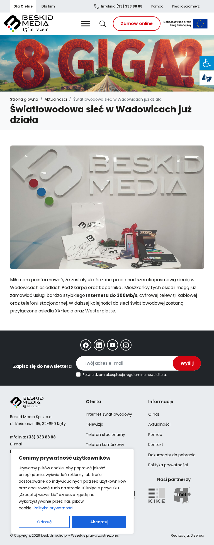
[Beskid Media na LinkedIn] (99, 345)
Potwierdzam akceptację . (125, 374)
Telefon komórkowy (105, 444)
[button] (207, 63)
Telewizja (94, 424)
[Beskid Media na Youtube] (112, 345)
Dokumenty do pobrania (172, 455)
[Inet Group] (182, 495)
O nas (154, 414)
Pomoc (157, 6)
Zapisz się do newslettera (42, 366)
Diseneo (197, 535)
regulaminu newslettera (146, 374)
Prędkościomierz (186, 6)
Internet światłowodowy (109, 414)
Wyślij (187, 363)
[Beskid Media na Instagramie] (126, 345)
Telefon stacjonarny (105, 434)
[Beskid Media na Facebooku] (85, 345)
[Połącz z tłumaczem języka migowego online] (207, 78)
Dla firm (48, 6)
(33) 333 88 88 (121, 6)
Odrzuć (44, 522)
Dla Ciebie (23, 6)
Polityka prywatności (53, 508)
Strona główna (24, 99)
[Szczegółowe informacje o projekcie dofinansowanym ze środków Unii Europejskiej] (185, 24)
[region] (72, 491)
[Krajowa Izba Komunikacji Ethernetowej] (157, 495)
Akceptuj (99, 522)
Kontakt (155, 444)
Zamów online (137, 23)
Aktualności (56, 99)
